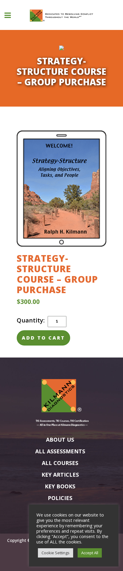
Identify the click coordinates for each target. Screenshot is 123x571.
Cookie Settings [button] (55, 552)
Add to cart (43, 337)
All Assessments (60, 451)
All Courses (60, 463)
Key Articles (60, 474)
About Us (60, 439)
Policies (60, 498)
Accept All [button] (89, 552)
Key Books (60, 486)
